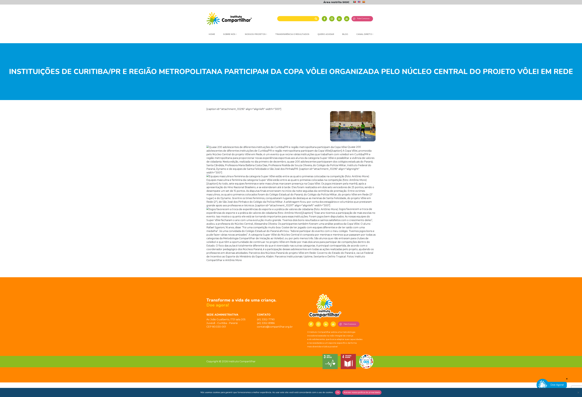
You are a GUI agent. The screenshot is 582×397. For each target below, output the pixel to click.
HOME (212, 34)
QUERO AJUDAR (326, 34)
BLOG (345, 34)
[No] (578, 392)
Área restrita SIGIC (336, 2)
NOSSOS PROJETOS (255, 34)
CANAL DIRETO (364, 34)
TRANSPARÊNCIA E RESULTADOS (292, 34)
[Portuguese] (354, 2)
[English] (359, 2)
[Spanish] (363, 2)
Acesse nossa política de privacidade (362, 392)
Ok (337, 392)
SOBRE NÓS (229, 34)
